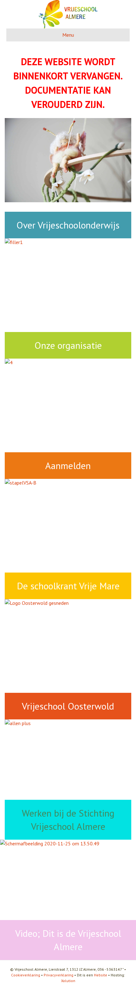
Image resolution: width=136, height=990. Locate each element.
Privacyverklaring (58, 975)
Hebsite (100, 975)
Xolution (68, 980)
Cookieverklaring (25, 975)
